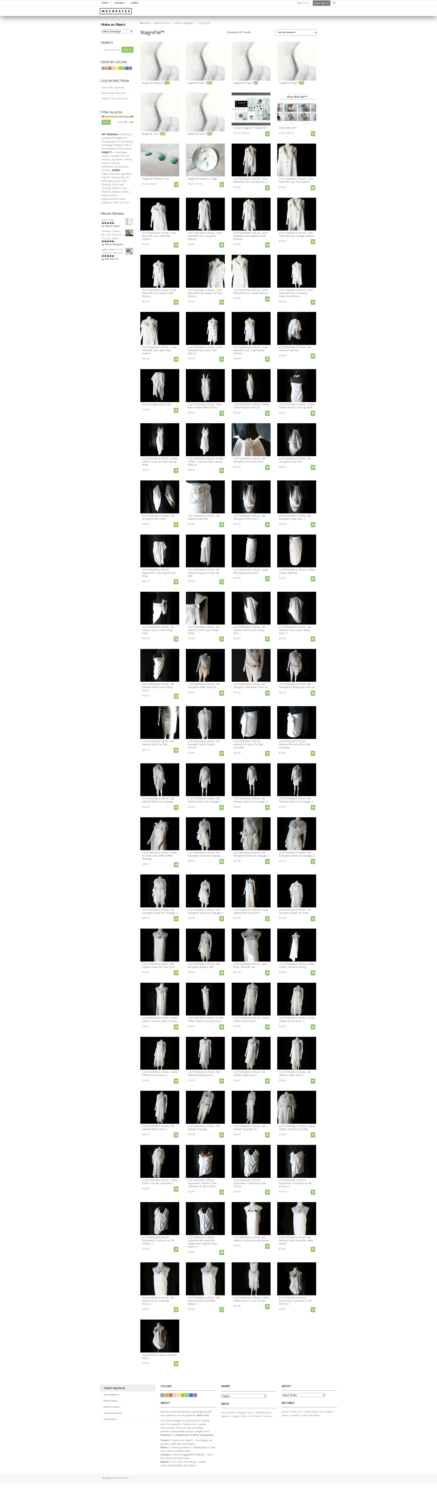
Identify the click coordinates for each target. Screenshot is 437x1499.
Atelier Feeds (110, 1400)
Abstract (114, 173)
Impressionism (110, 195)
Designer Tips (244, 1412)
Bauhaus (106, 202)
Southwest (107, 166)
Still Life (125, 155)
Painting (124, 134)
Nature (105, 155)
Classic (125, 191)
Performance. (124, 148)
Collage (108, 145)
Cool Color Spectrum (113, 87)
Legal (235, 1416)
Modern (116, 188)
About (285, 1411)
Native (105, 173)
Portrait (106, 159)
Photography (109, 141)
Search (127, 49)
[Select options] (267, 133)
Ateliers (296, 1415)
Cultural (115, 163)
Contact (268, 1416)
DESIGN (119, 2)
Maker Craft (121, 145)
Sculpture (119, 137)
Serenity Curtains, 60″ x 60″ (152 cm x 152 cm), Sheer (112, 234)
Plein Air (124, 177)
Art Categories (111, 1394)
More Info (203, 1415)
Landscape (121, 152)
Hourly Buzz (310, 1411)
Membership (263, 1412)
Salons (285, 1415)
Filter (106, 122)
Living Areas (181, 1435)
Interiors (106, 170)
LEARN (134, 2)
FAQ (243, 1416)
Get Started (227, 1412)
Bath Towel (108, 220)
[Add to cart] (267, 187)
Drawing (106, 137)
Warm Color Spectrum (114, 93)
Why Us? (296, 1411)
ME (334, 2)
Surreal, (115, 177)
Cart (302, 2)
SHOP (105, 2)
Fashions (165, 1435)
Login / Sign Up (321, 3)
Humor (105, 163)
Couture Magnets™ (184, 23)
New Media (108, 148)
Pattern (128, 159)
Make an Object (113, 24)
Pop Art (106, 177)
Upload (225, 1416)
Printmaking (125, 141)
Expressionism (109, 198)
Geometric (117, 159)
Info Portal (255, 1416)
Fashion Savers (162, 23)
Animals (115, 155)
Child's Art (118, 202)
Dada (122, 198)
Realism (116, 191)
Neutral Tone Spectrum (115, 98)
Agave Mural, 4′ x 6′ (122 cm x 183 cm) (112, 251)
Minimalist (107, 181)
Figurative (126, 173)
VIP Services (110, 1419)
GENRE (225, 1386)
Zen (127, 202)
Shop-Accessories (112, 1412)
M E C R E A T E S (125, 11)
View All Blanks (311, 1415)
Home (146, 23)
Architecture (121, 166)
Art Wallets (326, 1411)
